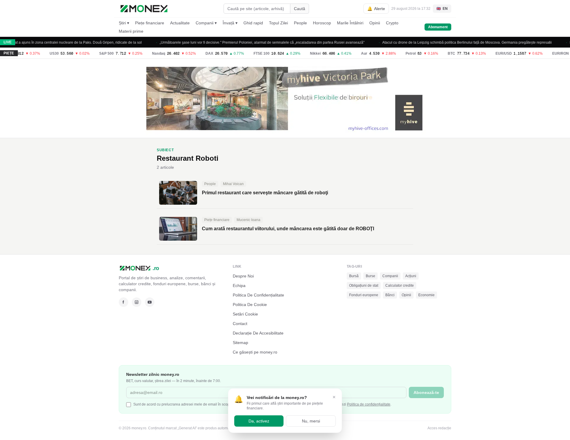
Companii (390, 276)
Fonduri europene (363, 295)
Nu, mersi (311, 421)
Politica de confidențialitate (368, 404)
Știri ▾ (124, 22)
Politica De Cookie (250, 304)
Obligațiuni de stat (363, 285)
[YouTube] (149, 302)
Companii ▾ (206, 22)
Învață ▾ (230, 22)
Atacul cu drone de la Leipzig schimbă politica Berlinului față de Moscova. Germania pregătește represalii (459, 42)
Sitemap (240, 342)
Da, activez (258, 421)
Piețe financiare (149, 22)
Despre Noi (243, 276)
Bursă (354, 276)
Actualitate (180, 22)
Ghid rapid (253, 22)
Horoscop (322, 22)
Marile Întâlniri (350, 22)
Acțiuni (410, 276)
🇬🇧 (442, 9)
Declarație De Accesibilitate (258, 333)
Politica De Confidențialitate (258, 295)
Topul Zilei (278, 22)
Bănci (390, 295)
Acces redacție (439, 428)
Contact (240, 323)
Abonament (438, 27)
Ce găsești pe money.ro (255, 352)
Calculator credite (399, 285)
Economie (426, 295)
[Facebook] (123, 302)
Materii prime (131, 31)
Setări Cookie (245, 314)
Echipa (239, 285)
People (300, 22)
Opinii (374, 22)
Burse (370, 276)
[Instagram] (136, 302)
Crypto (392, 22)
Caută (299, 8)
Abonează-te (426, 392)
